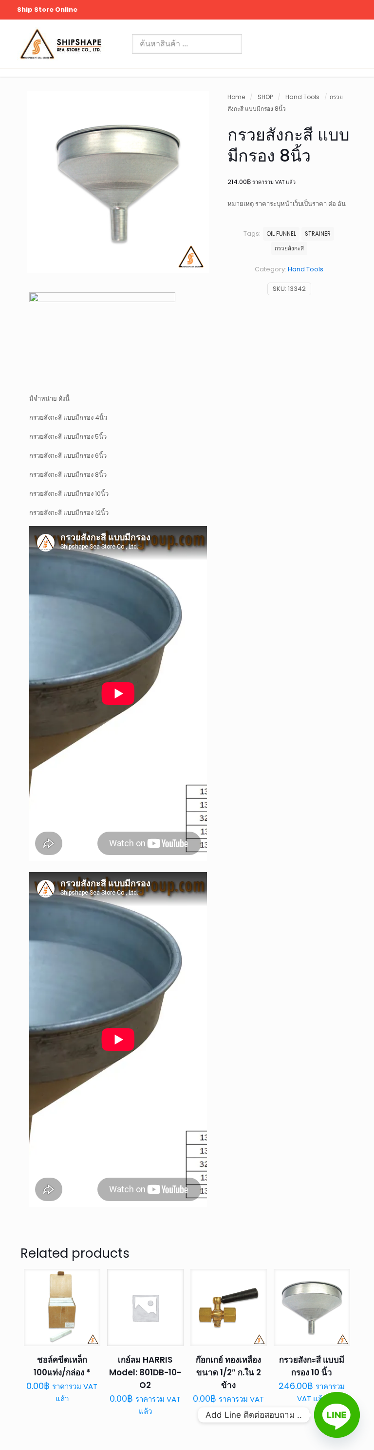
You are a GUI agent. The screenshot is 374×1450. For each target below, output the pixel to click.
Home (236, 97)
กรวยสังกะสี (289, 248)
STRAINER (318, 234)
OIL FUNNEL (281, 234)
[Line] (337, 1415)
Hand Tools (302, 97)
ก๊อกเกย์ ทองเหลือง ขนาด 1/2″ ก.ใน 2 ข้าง (228, 1372)
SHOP (265, 97)
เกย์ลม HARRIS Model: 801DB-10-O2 (145, 1372)
